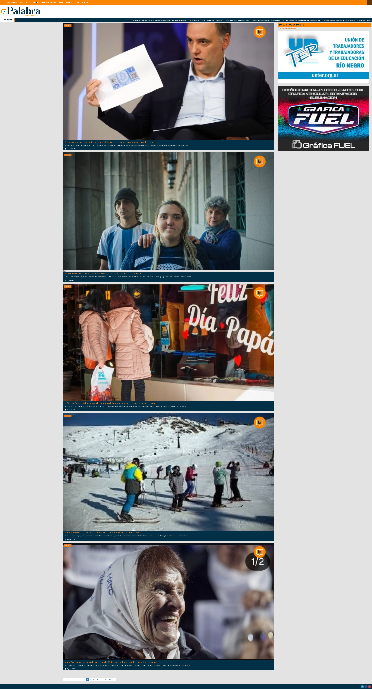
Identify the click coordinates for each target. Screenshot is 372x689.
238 (105, 680)
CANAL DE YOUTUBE (28, 2)
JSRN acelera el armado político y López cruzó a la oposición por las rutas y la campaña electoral (146, 20)
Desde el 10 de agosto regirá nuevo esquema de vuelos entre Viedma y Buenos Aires (79, 20)
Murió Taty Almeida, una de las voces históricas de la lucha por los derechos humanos (111, 662)
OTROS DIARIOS (66, 2)
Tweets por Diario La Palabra (287, 28)
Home (3, 2)
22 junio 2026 (71, 280)
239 (110, 680)
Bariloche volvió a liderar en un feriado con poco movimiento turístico (102, 532)
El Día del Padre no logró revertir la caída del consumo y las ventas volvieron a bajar (110, 403)
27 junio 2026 (71, 149)
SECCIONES (12, 2)
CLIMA (77, 2)
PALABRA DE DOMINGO (47, 2)
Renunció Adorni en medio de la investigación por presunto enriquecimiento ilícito (109, 142)
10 (97, 680)
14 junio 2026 (71, 669)
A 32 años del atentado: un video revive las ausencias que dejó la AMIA (102, 273)
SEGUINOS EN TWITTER (293, 24)
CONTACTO (86, 2)
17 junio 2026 (71, 539)
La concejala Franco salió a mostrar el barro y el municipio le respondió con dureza (212, 20)
